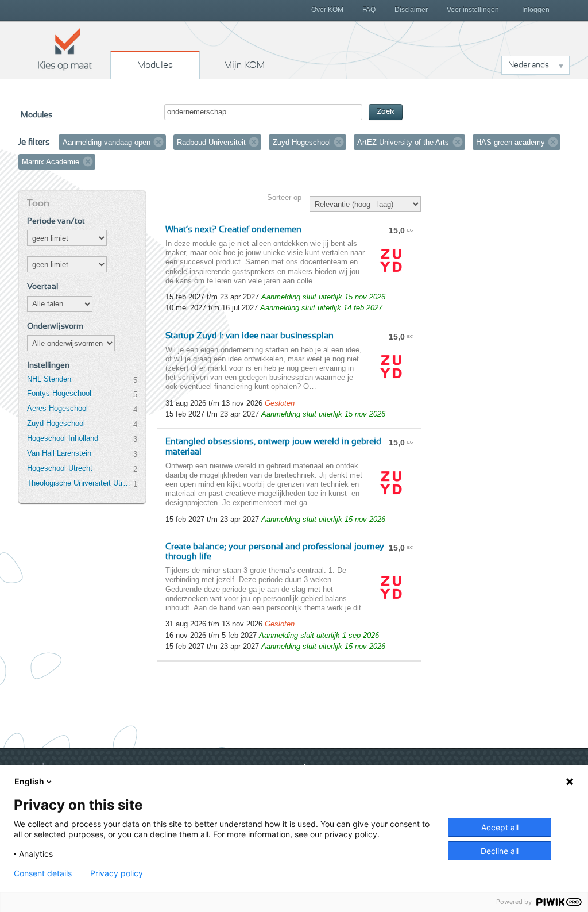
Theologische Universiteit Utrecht (80, 483)
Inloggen (536, 9)
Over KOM (327, 9)
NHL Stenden (49, 379)
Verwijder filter (158, 141)
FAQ (369, 9)
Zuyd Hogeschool (56, 423)
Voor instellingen (473, 9)
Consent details (43, 873)
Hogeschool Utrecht (59, 468)
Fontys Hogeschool (59, 393)
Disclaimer (411, 9)
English (29, 781)
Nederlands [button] (528, 65)
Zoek (385, 112)
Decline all (500, 851)
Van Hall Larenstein (59, 453)
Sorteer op (284, 197)
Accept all (500, 827)
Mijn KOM (244, 65)
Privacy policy (116, 873)
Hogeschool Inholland (62, 438)
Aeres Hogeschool (57, 408)
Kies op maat (64, 48)
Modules (155, 65)
